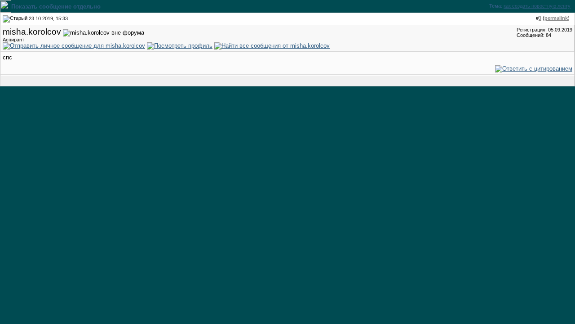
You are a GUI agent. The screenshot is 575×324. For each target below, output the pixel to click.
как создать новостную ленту (537, 6)
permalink (556, 18)
